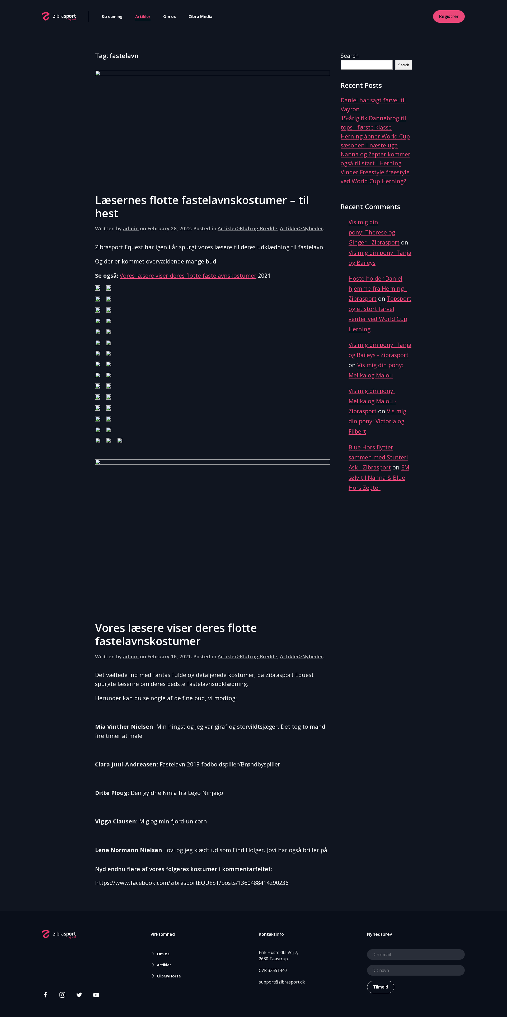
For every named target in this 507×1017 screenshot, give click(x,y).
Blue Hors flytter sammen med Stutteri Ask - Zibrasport (378, 457)
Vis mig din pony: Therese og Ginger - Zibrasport (374, 232)
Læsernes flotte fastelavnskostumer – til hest (202, 206)
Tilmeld (380, 987)
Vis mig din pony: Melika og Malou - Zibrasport (372, 401)
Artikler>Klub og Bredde (247, 228)
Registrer (449, 16)
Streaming (112, 16)
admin (131, 228)
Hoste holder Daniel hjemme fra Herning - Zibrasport (378, 289)
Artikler (143, 16)
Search (350, 55)
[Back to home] (59, 16)
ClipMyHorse (169, 975)
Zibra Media (200, 16)
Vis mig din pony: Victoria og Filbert (377, 421)
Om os (169, 16)
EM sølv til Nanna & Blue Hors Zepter (379, 477)
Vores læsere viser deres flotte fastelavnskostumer (188, 275)
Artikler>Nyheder (301, 228)
